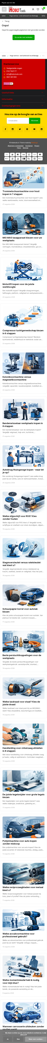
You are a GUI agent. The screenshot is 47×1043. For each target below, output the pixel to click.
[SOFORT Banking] (34, 154)
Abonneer (34, 120)
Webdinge (34, 143)
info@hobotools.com (14, 74)
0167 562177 (12, 71)
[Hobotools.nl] (16, 9)
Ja (7, 1039)
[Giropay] (23, 158)
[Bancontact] (29, 154)
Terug (7, 21)
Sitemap (25, 148)
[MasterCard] (17, 154)
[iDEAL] (12, 154)
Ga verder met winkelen (23, 37)
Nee (18, 1039)
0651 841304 (12, 77)
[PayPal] (40, 158)
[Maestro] (40, 154)
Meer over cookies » (36, 1039)
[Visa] (23, 154)
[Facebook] (5, 129)
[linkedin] (42, 129)
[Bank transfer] (6, 154)
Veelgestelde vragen (14, 68)
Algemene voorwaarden (16, 146)
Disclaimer (29, 146)
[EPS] (29, 158)
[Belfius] (6, 158)
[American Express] (12, 158)
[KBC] (17, 158)
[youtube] (34, 129)
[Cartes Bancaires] (34, 158)
